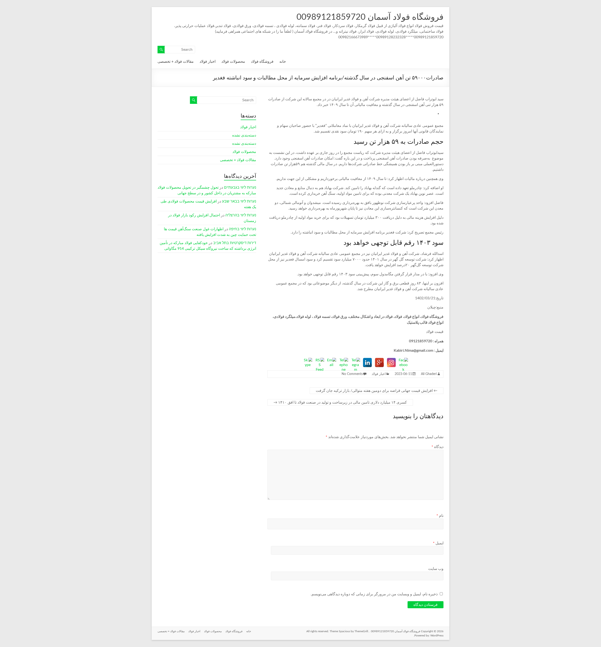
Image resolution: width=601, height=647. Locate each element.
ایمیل (438, 543)
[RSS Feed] (319, 362)
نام (439, 516)
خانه (282, 61)
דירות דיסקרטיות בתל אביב (234, 243)
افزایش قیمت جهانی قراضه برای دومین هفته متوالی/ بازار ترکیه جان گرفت (376, 391)
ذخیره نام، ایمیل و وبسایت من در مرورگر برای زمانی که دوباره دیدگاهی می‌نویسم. (374, 594)
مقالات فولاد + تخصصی (176, 61)
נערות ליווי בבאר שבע (239, 201)
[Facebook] (403, 362)
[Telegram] (355, 362)
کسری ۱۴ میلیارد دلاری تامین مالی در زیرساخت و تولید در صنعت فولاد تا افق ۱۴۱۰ (340, 402)
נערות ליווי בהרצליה (240, 215)
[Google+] (379, 362)
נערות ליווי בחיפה (242, 229)
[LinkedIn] (367, 362)
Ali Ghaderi (429, 374)
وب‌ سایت (435, 569)
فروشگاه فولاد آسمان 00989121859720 (370, 17)
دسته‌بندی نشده (244, 135)
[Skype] (307, 362)
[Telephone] (343, 362)
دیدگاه (437, 447)
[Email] (331, 362)
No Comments (352, 374)
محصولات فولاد (233, 61)
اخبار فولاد (208, 61)
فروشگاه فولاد (262, 61)
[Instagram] (391, 362)
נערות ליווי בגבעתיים (240, 187)
